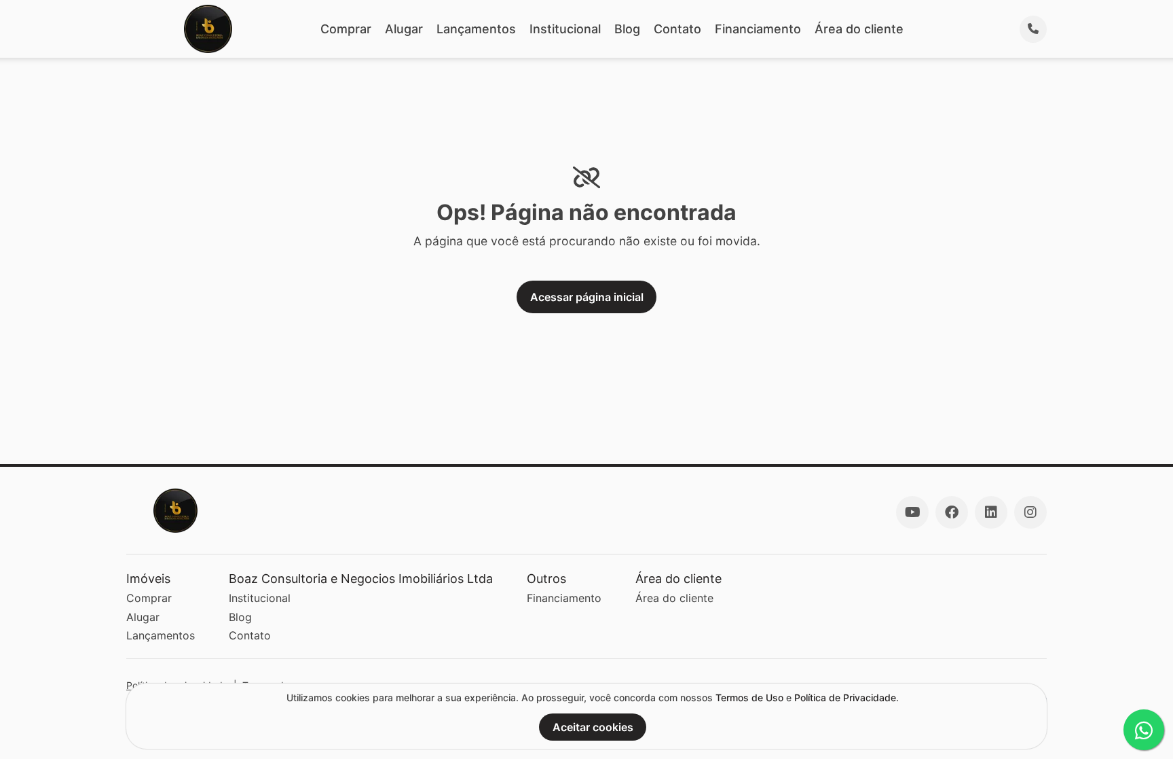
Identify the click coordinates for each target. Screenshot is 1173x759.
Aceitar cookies (593, 727)
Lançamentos (476, 29)
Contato (677, 29)
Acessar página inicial (587, 297)
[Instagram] (1030, 512)
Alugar (404, 29)
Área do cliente (859, 29)
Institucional (565, 29)
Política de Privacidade (845, 697)
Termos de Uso (749, 697)
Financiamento (758, 29)
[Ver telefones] (1033, 29)
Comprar (345, 29)
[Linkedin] (991, 512)
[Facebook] (951, 512)
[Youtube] (912, 512)
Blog (627, 29)
